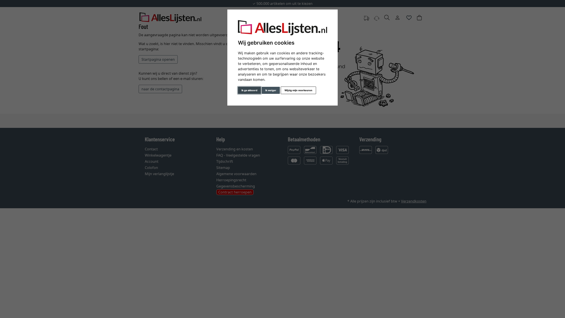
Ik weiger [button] (270, 90)
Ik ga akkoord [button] (249, 90)
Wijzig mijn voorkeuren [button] (298, 90)
